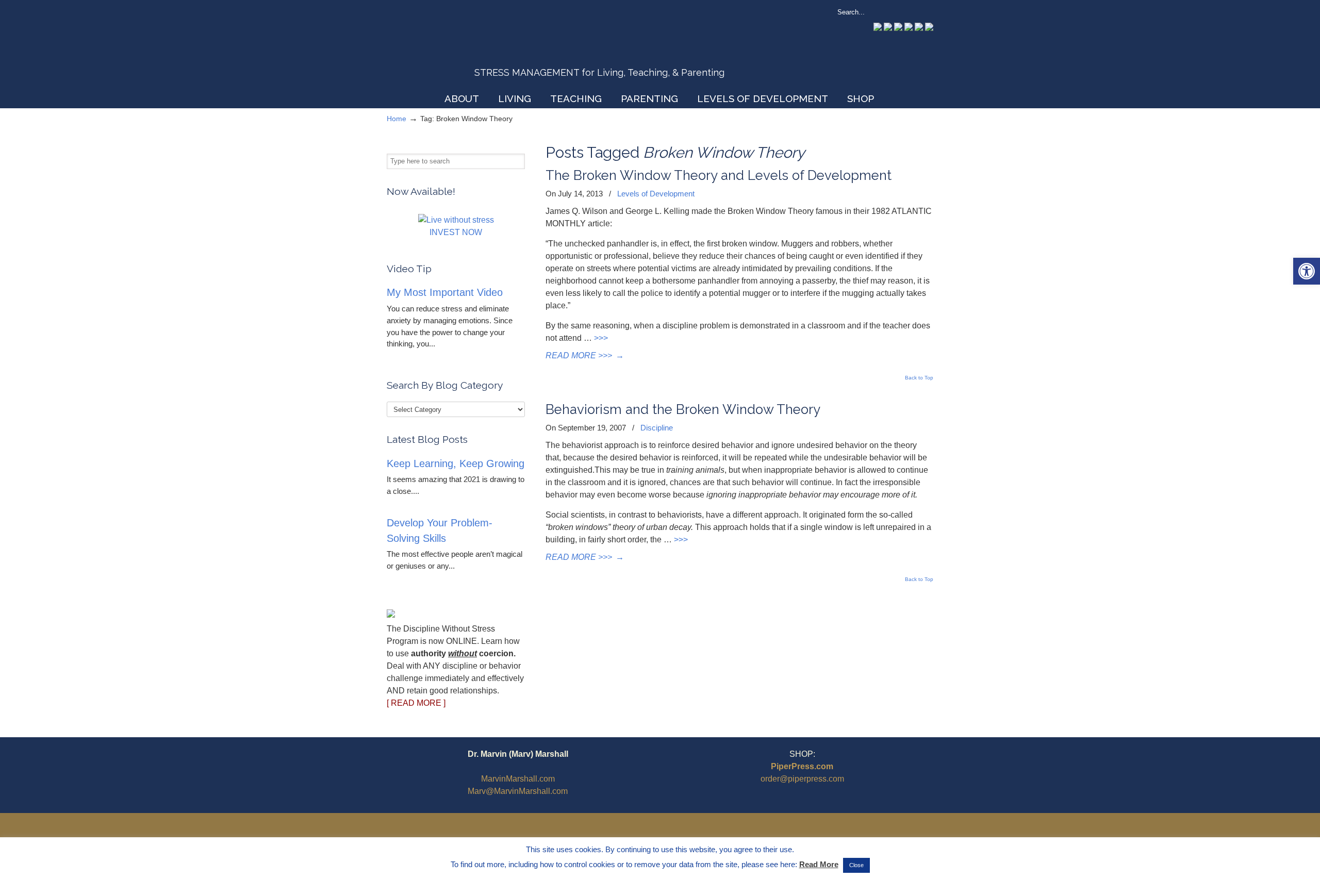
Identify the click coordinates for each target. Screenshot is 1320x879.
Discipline (656, 427)
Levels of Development (656, 193)
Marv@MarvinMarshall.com (518, 791)
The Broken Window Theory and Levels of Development (719, 175)
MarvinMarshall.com (518, 778)
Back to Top (919, 377)
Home (396, 118)
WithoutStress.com (461, 47)
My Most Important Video (445, 292)
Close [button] (856, 865)
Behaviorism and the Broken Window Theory (683, 409)
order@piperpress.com (802, 778)
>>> (601, 338)
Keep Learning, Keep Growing (455, 463)
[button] (1306, 271)
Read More (818, 864)
